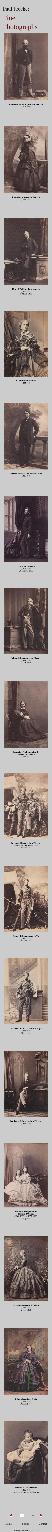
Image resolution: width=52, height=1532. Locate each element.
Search (25, 1523)
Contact (43, 1523)
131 (29, 1516)
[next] (40, 1516)
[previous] (11, 1516)
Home (8, 1523)
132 (33, 1516)
